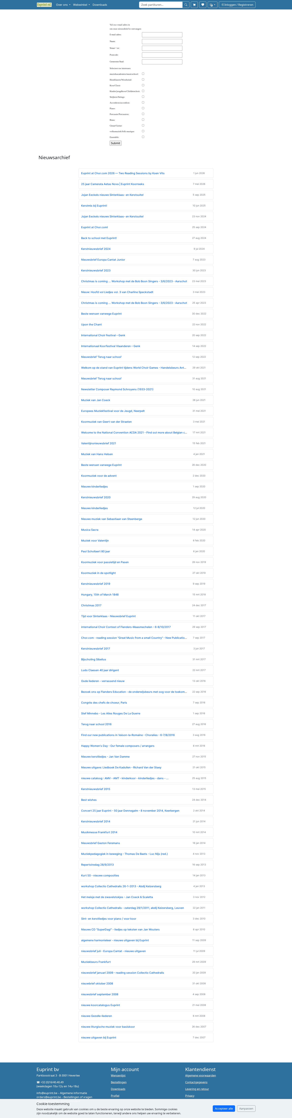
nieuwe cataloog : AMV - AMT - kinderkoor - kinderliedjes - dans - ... (125, 778)
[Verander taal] (212, 5)
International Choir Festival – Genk (103, 335)
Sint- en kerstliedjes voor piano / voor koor (108, 918)
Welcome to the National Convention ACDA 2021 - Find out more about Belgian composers (139, 432)
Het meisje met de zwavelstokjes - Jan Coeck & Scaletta (117, 897)
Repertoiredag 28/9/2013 (97, 864)
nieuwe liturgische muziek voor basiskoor (108, 1026)
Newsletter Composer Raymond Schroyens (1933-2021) (117, 389)
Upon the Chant (91, 324)
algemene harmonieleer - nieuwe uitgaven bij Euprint (115, 940)
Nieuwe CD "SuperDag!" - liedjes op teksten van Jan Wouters (120, 929)
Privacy (189, 1096)
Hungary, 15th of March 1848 (100, 594)
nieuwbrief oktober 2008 (97, 983)
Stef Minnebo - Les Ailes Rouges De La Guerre (110, 713)
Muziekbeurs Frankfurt (96, 962)
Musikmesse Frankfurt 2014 (99, 832)
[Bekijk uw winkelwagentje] (194, 5)
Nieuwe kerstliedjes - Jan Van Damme (105, 756)
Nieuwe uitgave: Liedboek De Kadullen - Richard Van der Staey (121, 767)
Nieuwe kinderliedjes (94, 486)
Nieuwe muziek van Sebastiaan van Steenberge (111, 519)
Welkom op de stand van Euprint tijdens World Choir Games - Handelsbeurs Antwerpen (137, 367)
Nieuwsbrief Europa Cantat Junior (103, 259)
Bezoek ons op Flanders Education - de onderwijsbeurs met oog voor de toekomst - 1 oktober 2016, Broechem (152, 691)
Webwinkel (80, 5)
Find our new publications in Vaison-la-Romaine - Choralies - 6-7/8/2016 (128, 735)
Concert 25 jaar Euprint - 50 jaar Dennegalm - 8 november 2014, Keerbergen (130, 810)
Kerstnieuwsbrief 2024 (96, 249)
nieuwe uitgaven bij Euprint (98, 1037)
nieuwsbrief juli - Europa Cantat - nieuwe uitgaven (113, 951)
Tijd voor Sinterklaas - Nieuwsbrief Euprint (108, 616)
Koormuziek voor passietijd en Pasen (105, 562)
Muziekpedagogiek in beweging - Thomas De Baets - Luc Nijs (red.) (124, 854)
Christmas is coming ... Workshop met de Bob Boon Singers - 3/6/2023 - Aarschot (134, 281)
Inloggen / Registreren (238, 5)
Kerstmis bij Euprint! (94, 205)
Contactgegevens (196, 1082)
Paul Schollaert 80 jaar (95, 551)
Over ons (62, 5)
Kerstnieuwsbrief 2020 (96, 497)
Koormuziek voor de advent (99, 475)
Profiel (115, 1096)
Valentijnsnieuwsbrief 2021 (98, 443)
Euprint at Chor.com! (94, 227)
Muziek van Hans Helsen (97, 454)
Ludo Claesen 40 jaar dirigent (100, 670)
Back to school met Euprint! (99, 238)
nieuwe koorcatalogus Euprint (100, 1005)
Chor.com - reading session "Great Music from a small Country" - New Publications (134, 637)
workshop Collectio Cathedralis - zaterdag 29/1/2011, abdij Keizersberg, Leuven (132, 908)
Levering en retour (197, 1089)
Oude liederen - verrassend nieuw (103, 681)
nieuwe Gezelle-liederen (96, 1016)
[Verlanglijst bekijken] (202, 5)
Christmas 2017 (91, 605)
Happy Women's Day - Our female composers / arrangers (117, 745)
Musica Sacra (89, 529)
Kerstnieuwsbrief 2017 (95, 648)
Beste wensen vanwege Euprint (101, 313)
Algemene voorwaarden (200, 1075)
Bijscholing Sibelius (93, 659)
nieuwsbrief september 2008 (99, 994)
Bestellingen (119, 1082)
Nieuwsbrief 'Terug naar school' (101, 357)
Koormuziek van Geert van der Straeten (106, 421)
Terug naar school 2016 (96, 724)
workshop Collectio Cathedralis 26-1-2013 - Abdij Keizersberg (121, 886)
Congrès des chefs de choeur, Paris (104, 702)
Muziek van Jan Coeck (95, 400)
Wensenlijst (118, 1075)
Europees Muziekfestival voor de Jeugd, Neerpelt (113, 411)
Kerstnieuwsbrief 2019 (95, 583)
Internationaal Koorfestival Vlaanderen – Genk (110, 346)
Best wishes (89, 799)
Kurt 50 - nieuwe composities (100, 875)
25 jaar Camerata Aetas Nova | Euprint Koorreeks (112, 184)
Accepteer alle (224, 1108)
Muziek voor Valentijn (95, 540)
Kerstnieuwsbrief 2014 (95, 821)
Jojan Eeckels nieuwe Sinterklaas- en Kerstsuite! (112, 194)
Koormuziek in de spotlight (98, 573)
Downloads (100, 5)
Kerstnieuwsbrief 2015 (95, 789)
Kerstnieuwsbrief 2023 (96, 270)
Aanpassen (246, 1108)
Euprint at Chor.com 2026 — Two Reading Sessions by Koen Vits (123, 173)
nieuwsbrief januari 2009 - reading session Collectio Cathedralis (122, 972)
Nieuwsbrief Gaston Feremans (100, 843)
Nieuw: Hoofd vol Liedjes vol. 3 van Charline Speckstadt (117, 292)
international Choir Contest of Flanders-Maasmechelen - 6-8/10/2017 (126, 627)
